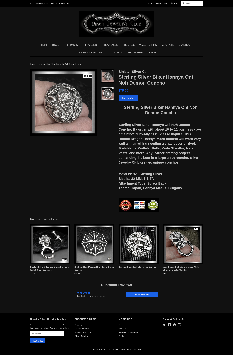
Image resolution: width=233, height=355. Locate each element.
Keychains (167, 45)
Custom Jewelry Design (141, 52)
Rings (56, 45)
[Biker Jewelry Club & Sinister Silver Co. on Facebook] (169, 325)
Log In (146, 3)
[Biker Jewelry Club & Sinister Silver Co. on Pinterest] (174, 325)
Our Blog (122, 336)
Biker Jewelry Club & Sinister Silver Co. (124, 349)
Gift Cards (115, 52)
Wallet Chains (148, 45)
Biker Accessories (91, 52)
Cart (176, 3)
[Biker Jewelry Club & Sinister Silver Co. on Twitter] (164, 325)
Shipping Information (83, 325)
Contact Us (123, 325)
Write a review (142, 294)
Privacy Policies (81, 336)
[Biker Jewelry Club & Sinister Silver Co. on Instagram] (179, 325)
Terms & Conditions (82, 332)
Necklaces (111, 45)
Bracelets (91, 45)
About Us (122, 329)
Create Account (160, 3)
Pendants (72, 45)
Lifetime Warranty (81, 329)
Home (44, 45)
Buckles (129, 45)
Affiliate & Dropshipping (128, 332)
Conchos (184, 45)
